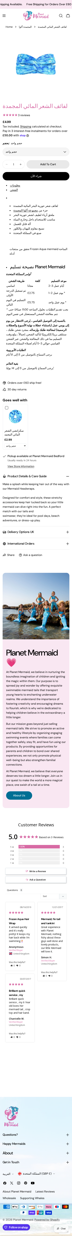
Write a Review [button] (37, 871)
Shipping (25, 126)
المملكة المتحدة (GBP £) (37, 1173)
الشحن (14, 190)
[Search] (60, 15)
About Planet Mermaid (17, 1191)
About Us (19, 795)
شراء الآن (36, 176)
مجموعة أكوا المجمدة (25, 210)
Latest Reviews (45, 1191)
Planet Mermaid (23, 1220)
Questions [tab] (12, 890)
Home (9, 26)
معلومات (15, 185)
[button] (13, 965)
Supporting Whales (32, 1198)
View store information (21, 466)
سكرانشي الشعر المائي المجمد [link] (14, 432)
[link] (15, 416)
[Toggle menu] (4, 15)
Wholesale (9, 1198)
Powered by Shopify (47, 1220)
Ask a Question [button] (38, 879)
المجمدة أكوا (25, 26)
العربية (6, 1174)
